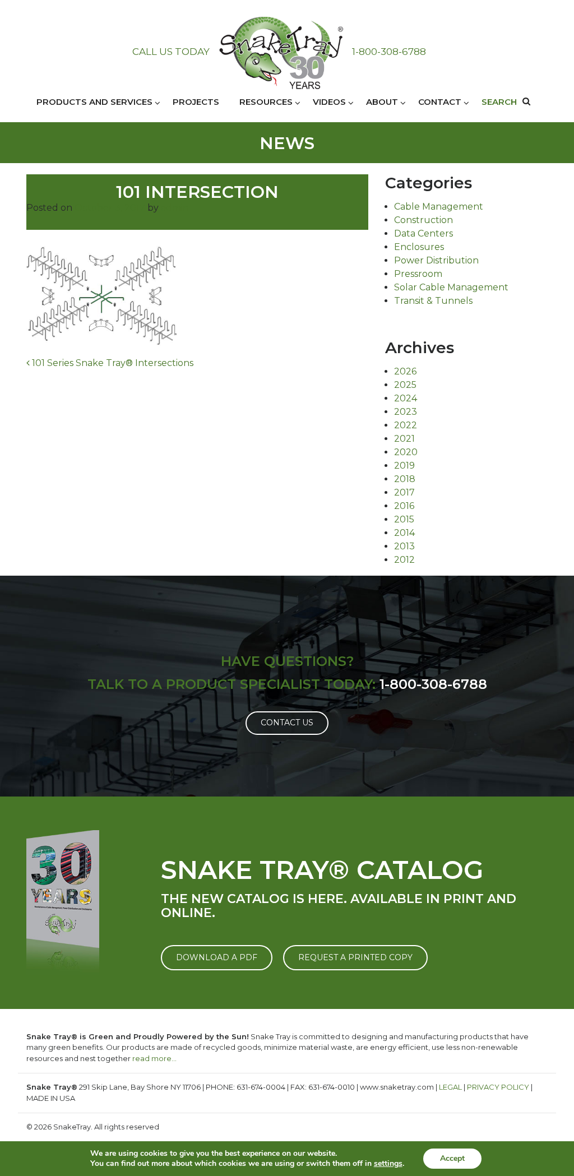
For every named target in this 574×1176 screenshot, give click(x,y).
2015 (404, 519)
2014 (404, 532)
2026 (405, 371)
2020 (406, 452)
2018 (404, 479)
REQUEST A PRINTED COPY (355, 957)
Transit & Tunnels (433, 300)
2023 (405, 411)
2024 (405, 398)
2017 (404, 492)
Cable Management (438, 206)
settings (388, 1164)
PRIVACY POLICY (498, 1086)
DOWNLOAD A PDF (216, 957)
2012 (404, 559)
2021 (404, 438)
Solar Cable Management (451, 287)
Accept (452, 1158)
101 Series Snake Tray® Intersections (111, 363)
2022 (405, 425)
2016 (404, 506)
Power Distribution (436, 260)
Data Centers (423, 233)
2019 (404, 465)
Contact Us (287, 722)
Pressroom (418, 273)
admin (175, 207)
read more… (154, 1058)
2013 (404, 546)
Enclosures (419, 247)
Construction (423, 220)
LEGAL (450, 1086)
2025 (405, 384)
